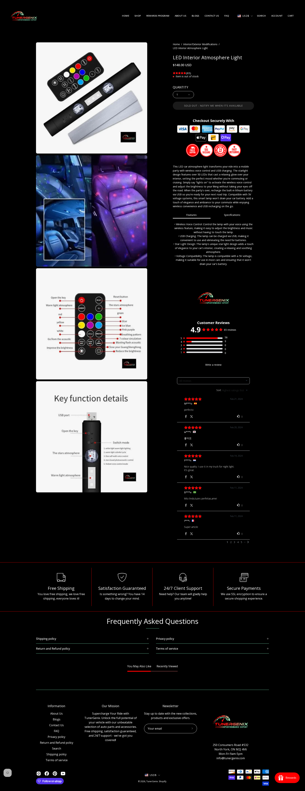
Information (56, 706)
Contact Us (56, 725)
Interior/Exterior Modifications (200, 44)
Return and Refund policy (56, 743)
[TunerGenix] (24, 16)
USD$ (245, 15)
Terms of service (57, 760)
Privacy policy (56, 737)
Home (176, 44)
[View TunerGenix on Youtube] (63, 773)
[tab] (192, 215)
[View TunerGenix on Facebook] (46, 773)
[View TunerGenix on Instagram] (38, 773)
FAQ (56, 731)
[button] (138, 16)
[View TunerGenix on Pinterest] (55, 773)
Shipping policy (56, 754)
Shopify (162, 781)
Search (56, 748)
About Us (56, 713)
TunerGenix (152, 781)
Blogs (56, 719)
